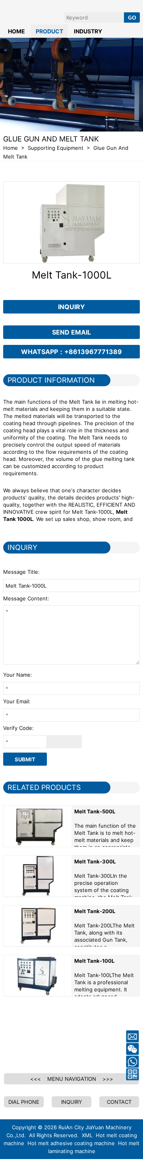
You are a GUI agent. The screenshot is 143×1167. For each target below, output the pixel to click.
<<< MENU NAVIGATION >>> (71, 1079)
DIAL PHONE (23, 1102)
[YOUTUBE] (30, 1042)
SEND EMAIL (71, 332)
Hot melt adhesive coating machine (71, 1143)
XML (87, 1135)
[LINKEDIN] (51, 1042)
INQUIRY (71, 307)
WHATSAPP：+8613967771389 (71, 352)
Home (10, 148)
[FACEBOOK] (9, 1042)
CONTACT (119, 1102)
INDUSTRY (88, 31)
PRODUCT (49, 31)
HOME (16, 31)
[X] (92, 1042)
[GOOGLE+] (71, 1042)
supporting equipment (55, 148)
